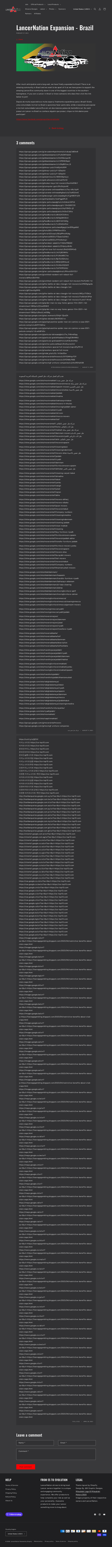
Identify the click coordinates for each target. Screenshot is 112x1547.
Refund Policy (10, 1497)
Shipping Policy (11, 1493)
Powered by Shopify (26, 1541)
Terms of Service (11, 1485)
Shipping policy (73, 1541)
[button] (38, 4)
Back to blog (57, 128)
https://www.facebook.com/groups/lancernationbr (38, 119)
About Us (8, 1501)
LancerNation (15, 1541)
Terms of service (61, 1541)
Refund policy (38, 1541)
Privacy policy (49, 1541)
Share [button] (20, 39)
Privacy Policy (10, 1489)
